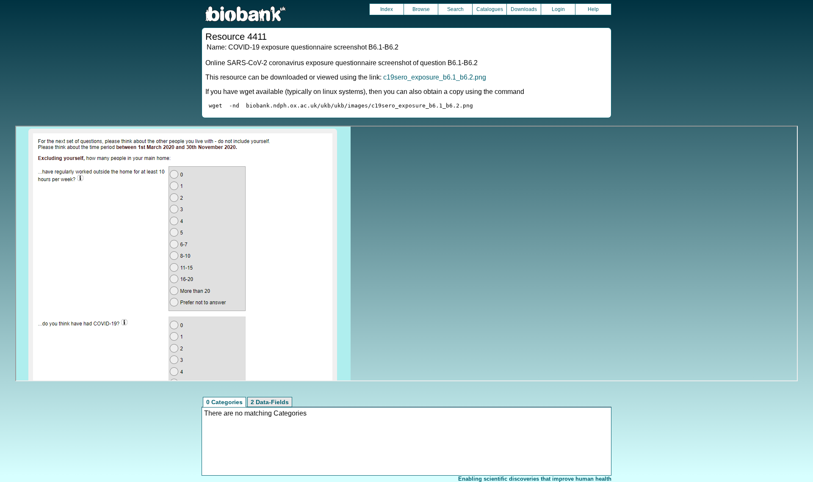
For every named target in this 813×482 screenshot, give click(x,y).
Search (455, 9)
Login (558, 9)
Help (593, 9)
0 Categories (224, 402)
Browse (421, 9)
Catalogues (489, 9)
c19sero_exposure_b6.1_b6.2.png (434, 77)
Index (386, 9)
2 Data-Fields (270, 402)
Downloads (524, 9)
